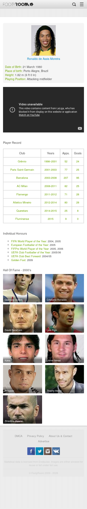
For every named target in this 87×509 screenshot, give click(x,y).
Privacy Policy (35, 436)
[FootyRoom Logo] (18, 4)
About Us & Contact (60, 436)
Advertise (43, 441)
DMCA (18, 436)
